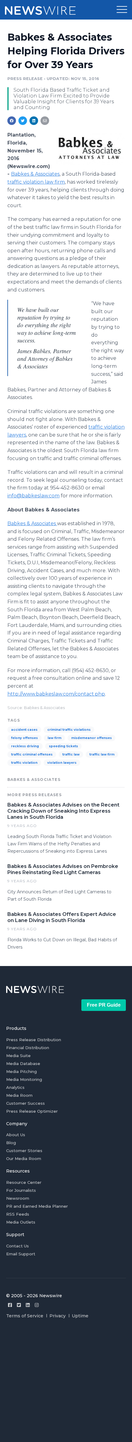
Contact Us (17, 1245)
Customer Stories (24, 1150)
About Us (15, 1134)
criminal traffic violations (69, 730)
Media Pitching (21, 1071)
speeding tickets (63, 746)
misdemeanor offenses (91, 738)
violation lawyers (61, 763)
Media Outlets (20, 1222)
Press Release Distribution (33, 1039)
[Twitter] (19, 1305)
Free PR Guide (104, 1005)
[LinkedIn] (28, 1305)
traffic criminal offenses (31, 754)
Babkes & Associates (35, 174)
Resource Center (23, 1182)
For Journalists (21, 1190)
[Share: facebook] (12, 121)
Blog (11, 1142)
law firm (54, 738)
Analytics (15, 1087)
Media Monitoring (24, 1079)
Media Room (19, 1095)
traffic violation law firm (36, 182)
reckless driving (25, 746)
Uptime (80, 1316)
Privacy (57, 1316)
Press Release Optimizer (32, 1111)
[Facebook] (10, 1305)
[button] (122, 10)
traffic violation (24, 763)
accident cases (24, 730)
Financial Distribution (27, 1047)
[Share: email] (45, 121)
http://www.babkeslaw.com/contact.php (56, 694)
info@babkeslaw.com (33, 496)
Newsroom (17, 1198)
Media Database (23, 1063)
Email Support (20, 1253)
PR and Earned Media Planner (37, 1206)
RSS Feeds (17, 1214)
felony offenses (24, 738)
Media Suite (18, 1055)
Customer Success (25, 1103)
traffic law (71, 754)
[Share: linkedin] (34, 121)
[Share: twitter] (23, 121)
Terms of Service (24, 1316)
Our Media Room (23, 1158)
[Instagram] (37, 1305)
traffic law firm (102, 754)
